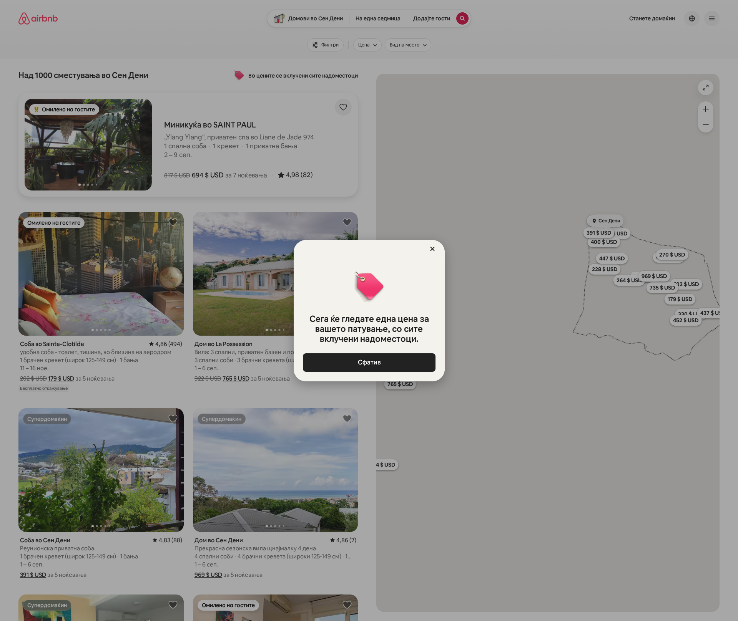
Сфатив (369, 362)
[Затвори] (432, 249)
